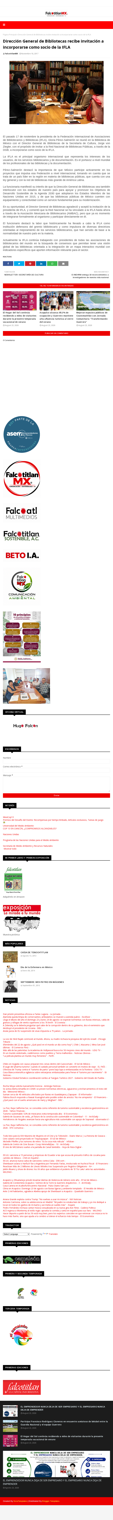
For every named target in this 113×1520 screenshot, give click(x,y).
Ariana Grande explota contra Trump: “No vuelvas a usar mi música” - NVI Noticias (42, 1199)
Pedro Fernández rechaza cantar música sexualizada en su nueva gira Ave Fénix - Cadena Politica (49, 1207)
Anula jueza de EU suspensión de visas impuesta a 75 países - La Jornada (38, 1031)
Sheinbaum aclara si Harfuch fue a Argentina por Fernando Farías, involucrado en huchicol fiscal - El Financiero (55, 1163)
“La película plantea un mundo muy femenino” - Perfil (28, 1055)
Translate (53, 1234)
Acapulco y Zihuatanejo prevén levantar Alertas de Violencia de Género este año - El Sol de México (50, 1180)
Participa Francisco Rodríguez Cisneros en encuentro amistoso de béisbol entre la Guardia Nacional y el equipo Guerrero (64, 1423)
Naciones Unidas (11, 834)
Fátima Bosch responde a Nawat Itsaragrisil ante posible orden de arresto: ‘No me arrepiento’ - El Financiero (54, 1097)
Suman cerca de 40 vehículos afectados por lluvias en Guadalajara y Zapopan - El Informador (47, 1094)
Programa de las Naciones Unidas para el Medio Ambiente (31, 840)
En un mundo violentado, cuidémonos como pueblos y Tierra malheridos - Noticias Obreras (46, 1053)
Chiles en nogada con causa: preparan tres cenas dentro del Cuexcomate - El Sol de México (46, 1063)
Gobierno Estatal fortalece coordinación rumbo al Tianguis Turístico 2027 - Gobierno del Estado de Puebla (53, 1078)
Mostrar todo (10, 848)
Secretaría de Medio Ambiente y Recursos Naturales (28, 845)
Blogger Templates (50, 1501)
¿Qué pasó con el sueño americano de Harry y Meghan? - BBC (33, 1100)
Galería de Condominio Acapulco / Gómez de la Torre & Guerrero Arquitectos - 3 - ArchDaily (47, 1182)
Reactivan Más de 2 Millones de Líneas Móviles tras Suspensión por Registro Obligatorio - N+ (47, 1166)
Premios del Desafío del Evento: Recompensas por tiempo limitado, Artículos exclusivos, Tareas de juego (53, 820)
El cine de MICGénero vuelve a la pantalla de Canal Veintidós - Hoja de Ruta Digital (42, 1147)
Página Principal (9, 34)
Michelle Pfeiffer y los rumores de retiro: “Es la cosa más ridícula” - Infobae (38, 1141)
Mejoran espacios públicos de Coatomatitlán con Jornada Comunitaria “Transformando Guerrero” (92, 317)
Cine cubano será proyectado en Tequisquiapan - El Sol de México (34, 1138)
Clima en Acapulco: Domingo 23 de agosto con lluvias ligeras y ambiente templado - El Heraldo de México (53, 1188)
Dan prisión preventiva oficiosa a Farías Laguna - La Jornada (31, 1014)
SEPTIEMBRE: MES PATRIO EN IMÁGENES (42, 982)
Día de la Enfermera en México (37, 967)
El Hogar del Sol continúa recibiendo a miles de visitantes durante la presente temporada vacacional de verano (19, 317)
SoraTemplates (20, 1501)
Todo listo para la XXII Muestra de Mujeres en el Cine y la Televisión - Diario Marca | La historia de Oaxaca (54, 1135)
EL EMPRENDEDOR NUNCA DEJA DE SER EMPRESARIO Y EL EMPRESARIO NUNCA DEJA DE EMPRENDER (63, 1408)
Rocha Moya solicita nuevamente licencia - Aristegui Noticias (32, 1086)
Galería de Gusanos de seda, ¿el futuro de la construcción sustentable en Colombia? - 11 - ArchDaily (50, 1116)
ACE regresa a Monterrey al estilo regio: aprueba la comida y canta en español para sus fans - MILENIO (52, 1210)
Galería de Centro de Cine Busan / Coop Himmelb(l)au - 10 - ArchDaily (36, 1144)
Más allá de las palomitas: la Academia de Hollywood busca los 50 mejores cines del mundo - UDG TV (51, 1050)
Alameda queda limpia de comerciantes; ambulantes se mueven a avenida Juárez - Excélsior (46, 1016)
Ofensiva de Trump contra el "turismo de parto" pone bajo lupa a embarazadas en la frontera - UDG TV (52, 1069)
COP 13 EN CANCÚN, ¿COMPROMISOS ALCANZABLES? (29, 828)
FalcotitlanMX (11, 53)
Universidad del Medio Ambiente (18, 825)
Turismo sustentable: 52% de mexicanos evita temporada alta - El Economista (40, 1113)
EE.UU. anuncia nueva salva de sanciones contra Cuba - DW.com (33, 1160)
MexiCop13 (8, 817)
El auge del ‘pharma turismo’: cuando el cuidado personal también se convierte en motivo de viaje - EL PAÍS (54, 1066)
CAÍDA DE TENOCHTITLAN (34, 952)
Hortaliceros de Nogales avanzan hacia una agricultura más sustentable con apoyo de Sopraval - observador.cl (55, 1119)
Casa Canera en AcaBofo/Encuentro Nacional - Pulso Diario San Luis (35, 1185)
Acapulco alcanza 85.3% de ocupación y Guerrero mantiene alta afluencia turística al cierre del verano (56, 317)
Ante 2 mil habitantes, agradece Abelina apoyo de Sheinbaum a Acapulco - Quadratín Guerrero (48, 1191)
